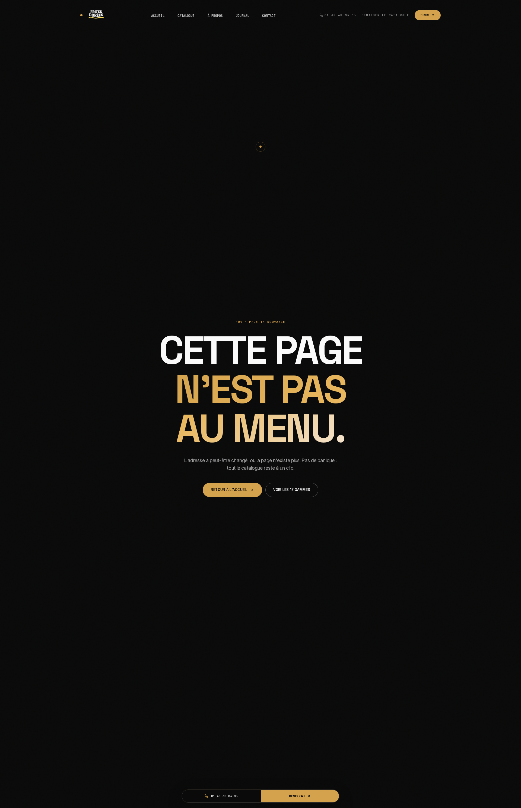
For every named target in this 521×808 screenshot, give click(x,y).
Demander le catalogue (385, 15)
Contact (268, 16)
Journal (242, 16)
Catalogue (186, 16)
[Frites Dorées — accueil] (93, 15)
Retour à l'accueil (229, 489)
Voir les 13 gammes (291, 489)
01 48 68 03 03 (340, 15)
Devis (424, 15)
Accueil (157, 16)
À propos (215, 16)
